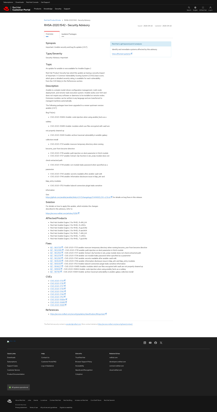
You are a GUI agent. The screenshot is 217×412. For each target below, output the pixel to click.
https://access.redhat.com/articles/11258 (62, 213)
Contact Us (45, 357)
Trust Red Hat (80, 357)
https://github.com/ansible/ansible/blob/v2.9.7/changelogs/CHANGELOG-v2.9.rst (78, 197)
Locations (44, 400)
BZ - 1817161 (55, 272)
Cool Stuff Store (96, 400)
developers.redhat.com (117, 362)
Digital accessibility (66, 407)
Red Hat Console (32, 2)
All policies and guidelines (48, 407)
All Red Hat (203, 10)
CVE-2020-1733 (57, 281)
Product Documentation (16, 374)
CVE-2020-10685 (57, 302)
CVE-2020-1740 (57, 291)
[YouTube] (150, 343)
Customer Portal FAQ (48, 362)
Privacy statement (21, 407)
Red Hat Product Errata (52, 20)
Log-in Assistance (47, 366)
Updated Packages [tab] (69, 34)
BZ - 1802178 (55, 255)
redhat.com (113, 357)
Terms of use (34, 407)
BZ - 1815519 (55, 269)
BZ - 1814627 (55, 266)
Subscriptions (8, 2)
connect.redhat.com (116, 366)
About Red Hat (20, 400)
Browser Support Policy (83, 362)
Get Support (45, 2)
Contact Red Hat (55, 400)
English (195, 10)
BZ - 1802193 (55, 258)
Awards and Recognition (84, 370)
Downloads (20, 2)
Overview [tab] (49, 34)
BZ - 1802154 (55, 253)
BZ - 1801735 (55, 247)
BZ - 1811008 (55, 264)
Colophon (79, 374)
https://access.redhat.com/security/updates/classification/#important (77, 314)
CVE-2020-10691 (57, 305)
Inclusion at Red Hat (81, 400)
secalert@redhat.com (73, 324)
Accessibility (79, 366)
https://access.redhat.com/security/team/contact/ (115, 324)
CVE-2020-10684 (57, 299)
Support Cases (12, 366)
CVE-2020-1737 (57, 286)
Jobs (29, 400)
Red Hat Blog (68, 400)
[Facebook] (155, 343)
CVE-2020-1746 (57, 294)
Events (36, 400)
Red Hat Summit (109, 400)
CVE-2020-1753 (57, 297)
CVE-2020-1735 (57, 283)
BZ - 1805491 (55, 261)
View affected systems (121, 54)
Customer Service (13, 370)
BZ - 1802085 (56, 250)
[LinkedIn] (144, 343)
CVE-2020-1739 (57, 289)
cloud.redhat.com (115, 370)
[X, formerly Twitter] (161, 343)
